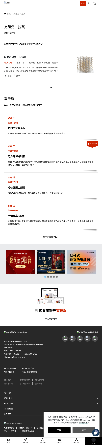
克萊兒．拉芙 (35, 62)
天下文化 (14, 431)
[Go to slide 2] (48, 277)
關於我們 (7, 380)
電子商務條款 (25, 383)
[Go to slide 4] (54, 277)
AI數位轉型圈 (9, 372)
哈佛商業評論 (9, 428)
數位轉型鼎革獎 (28, 368)
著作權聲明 (39, 380)
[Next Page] (57, 86)
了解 (59, 430)
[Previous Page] (45, 86)
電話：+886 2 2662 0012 (13, 350)
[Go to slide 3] (51, 277)
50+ (5, 431)
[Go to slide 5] (57, 277)
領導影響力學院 (28, 431)
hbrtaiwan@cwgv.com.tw (14, 357)
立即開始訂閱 (51, 318)
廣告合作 (38, 383)
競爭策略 (8, 62)
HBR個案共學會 (10, 368)
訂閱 (83, 3)
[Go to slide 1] (45, 277)
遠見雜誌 (40, 428)
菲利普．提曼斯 (51, 62)
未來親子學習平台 (25, 428)
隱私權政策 (8, 383)
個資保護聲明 (25, 380)
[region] (51, 262)
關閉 (84, 430)
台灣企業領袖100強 (29, 372)
